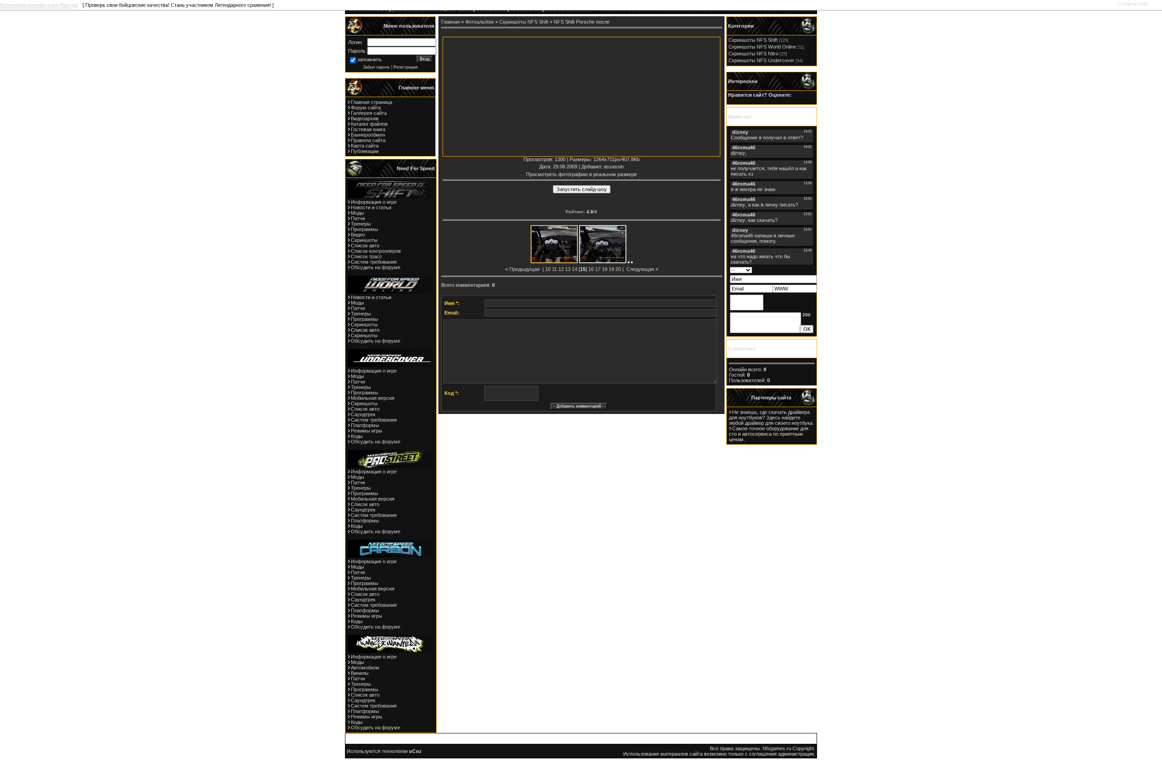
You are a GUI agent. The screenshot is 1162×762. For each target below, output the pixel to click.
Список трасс (366, 256)
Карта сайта (365, 145)
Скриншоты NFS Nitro (753, 53)
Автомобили (365, 667)
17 (598, 269)
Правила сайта (368, 140)
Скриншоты (364, 240)
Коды (357, 436)
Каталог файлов (369, 124)
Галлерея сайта (369, 113)
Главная (450, 22)
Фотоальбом (479, 22)
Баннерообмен (368, 135)
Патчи (358, 218)
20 (618, 269)
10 (548, 269)
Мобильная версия (372, 398)
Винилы (360, 673)
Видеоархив (365, 118)
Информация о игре (374, 202)
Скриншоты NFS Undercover (761, 60)
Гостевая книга (368, 129)
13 (568, 269)
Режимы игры (366, 430)
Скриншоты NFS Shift (523, 22)
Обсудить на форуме (375, 267)
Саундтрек (363, 414)
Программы (364, 229)
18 (604, 269)
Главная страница (371, 102)
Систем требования (374, 262)
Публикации (365, 151)
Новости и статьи (371, 207)
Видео (358, 234)
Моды (357, 213)
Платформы (365, 425)
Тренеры (361, 223)
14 (574, 269)
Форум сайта (366, 107)
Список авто (365, 245)
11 (554, 269)
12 (561, 269)
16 (591, 269)
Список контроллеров (376, 251)
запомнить (369, 59)
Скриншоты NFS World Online (762, 46)
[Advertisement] (512, 95)
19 (611, 269)
